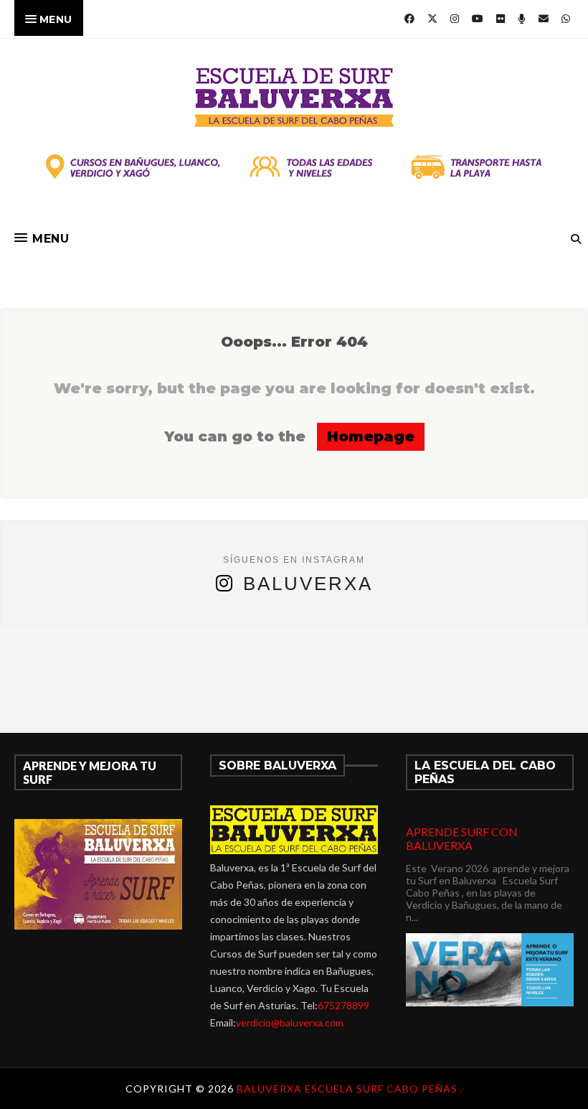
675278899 (343, 1005)
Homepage (370, 436)
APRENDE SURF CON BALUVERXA (462, 838)
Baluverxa (308, 583)
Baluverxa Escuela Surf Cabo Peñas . (350, 1088)
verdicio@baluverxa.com (289, 1022)
